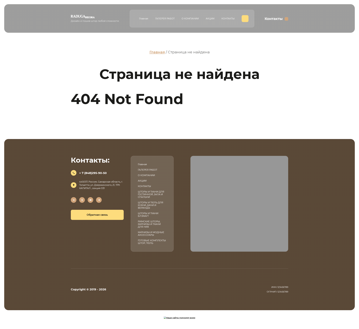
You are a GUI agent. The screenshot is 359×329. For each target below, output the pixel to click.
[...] (245, 18)
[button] (97, 215)
